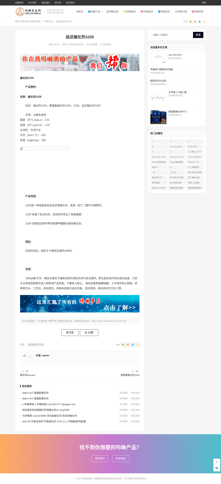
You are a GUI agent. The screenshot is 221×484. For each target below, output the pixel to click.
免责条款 (70, 2)
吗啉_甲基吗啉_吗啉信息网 (27, 21)
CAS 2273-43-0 (177, 157)
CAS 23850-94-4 (195, 157)
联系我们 (46, 2)
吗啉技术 (148, 11)
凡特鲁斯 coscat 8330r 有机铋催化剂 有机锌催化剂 (49, 415)
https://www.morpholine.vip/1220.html (108, 321)
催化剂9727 (157, 178)
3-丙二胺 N (192, 146)
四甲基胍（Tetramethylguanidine (158, 183)
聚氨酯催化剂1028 (130, 375)
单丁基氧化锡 (193, 178)
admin (57, 44)
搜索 (198, 34)
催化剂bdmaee (27, 375)
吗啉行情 (182, 11)
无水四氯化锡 (176, 183)
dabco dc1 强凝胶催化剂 (35, 398)
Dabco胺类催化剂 (176, 162)
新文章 (58, 2)
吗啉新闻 (131, 11)
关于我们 (32, 2)
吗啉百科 (165, 11)
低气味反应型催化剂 (194, 173)
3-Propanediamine (159, 147)
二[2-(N (173, 172)
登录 (204, 2)
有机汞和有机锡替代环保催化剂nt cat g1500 (45, 410)
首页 (80, 11)
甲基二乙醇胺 (193, 183)
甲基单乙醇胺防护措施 (161, 69)
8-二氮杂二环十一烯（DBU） (194, 152)
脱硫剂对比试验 (158, 80)
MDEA (155, 167)
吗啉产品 (95, 11)
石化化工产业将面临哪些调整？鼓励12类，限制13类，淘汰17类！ (159, 188)
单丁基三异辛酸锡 (176, 178)
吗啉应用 (113, 11)
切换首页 (19, 2)
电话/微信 (121, 458)
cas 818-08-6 (175, 55)
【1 (153, 172)
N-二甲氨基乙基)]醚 (194, 168)
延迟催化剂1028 (35, 344)
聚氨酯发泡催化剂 (176, 188)
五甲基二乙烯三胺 (177, 92)
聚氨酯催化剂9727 (177, 111)
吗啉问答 (199, 11)
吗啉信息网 (87, 478)
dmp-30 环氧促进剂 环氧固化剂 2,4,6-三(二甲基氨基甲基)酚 (54, 421)
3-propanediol (176, 146)
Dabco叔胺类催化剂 (159, 162)
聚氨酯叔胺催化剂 (194, 188)
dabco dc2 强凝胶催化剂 (35, 392)
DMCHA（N (193, 162)
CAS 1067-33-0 (159, 157)
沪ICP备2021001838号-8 (135, 478)
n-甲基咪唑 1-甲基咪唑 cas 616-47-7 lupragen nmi (48, 404)
